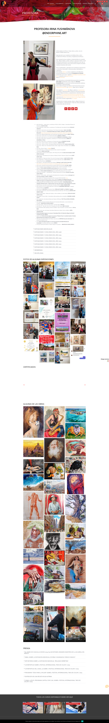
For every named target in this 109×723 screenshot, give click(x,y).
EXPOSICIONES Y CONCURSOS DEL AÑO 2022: (48, 244)
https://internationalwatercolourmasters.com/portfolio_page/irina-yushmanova (56, 132)
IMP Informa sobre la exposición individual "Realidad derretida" (46, 661)
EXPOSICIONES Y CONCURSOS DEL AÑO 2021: (48, 247)
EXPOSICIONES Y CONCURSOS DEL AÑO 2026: (48, 232)
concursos (65, 90)
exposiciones (81, 90)
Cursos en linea (68, 3)
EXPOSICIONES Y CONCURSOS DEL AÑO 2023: (48, 241)
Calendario (85, 3)
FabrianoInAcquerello (61, 87)
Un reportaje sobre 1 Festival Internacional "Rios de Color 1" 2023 (47, 665)
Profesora (52, 3)
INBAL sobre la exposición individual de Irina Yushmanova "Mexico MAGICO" (50, 657)
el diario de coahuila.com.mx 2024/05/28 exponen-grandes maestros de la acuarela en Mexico (54, 652)
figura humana (69, 76)
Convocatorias (90, 3)
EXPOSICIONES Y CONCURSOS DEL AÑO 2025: (48, 235)
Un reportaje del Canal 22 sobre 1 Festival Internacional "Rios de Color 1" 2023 (52, 669)
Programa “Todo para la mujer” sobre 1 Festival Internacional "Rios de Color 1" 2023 (53, 672)
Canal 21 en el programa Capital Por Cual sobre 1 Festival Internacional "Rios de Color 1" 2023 (52, 681)
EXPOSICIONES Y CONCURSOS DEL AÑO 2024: (48, 238)
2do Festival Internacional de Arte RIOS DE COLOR (71, 95)
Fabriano (70, 87)
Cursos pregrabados (77, 3)
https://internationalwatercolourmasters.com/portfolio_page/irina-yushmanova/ (52, 163)
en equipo (74, 98)
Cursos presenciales (59, 3)
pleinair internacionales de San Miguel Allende (74, 97)
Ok (82, 721)
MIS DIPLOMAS (39, 253)
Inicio (48, 3)
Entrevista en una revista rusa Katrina (38, 676)
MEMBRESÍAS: (39, 250)
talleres (64, 71)
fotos (67, 178)
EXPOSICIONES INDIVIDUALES (43, 229)
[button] (54, 229)
